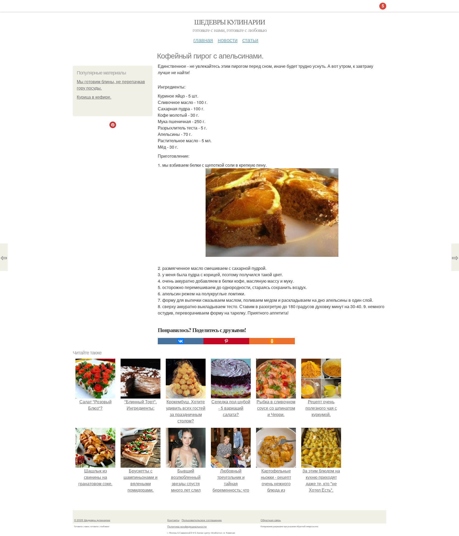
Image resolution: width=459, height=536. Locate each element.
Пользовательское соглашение (202, 520)
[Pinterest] (226, 341)
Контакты (173, 520)
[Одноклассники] (272, 341)
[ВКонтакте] (180, 341)
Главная (203, 40)
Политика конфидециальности (187, 526)
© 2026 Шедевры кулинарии (92, 520)
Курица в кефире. (94, 97)
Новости (227, 40)
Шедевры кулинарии (229, 21)
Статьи (250, 40)
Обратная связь (271, 520)
